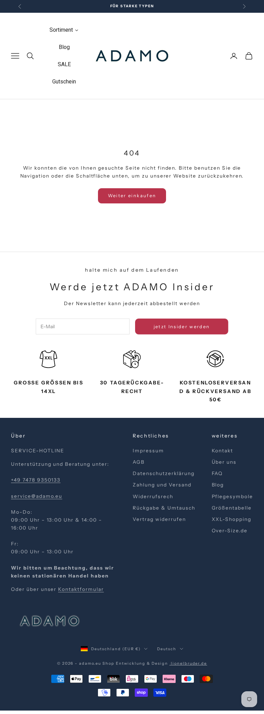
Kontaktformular (80, 589)
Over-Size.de (230, 530)
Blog (218, 485)
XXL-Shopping (232, 519)
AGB (139, 462)
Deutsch (166, 648)
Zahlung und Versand (162, 485)
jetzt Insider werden (182, 326)
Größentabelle (232, 508)
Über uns (224, 462)
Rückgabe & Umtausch (164, 508)
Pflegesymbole (232, 496)
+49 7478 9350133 (35, 480)
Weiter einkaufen (132, 195)
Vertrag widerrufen (159, 519)
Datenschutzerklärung (163, 473)
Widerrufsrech (153, 496)
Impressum (148, 450)
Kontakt (222, 450)
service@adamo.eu (36, 496)
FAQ (217, 473)
